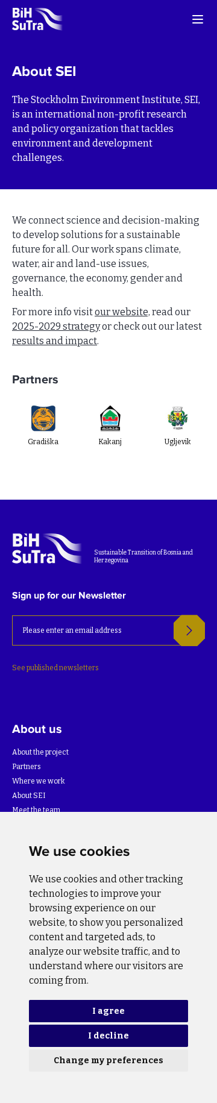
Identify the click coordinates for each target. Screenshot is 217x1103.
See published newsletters (55, 668)
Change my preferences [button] (108, 1060)
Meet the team (36, 810)
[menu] (197, 19)
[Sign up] (189, 630)
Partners (26, 766)
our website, (122, 312)
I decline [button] (108, 1036)
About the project (40, 752)
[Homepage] (38, 19)
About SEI (29, 795)
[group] (42, 438)
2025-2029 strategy (56, 326)
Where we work (38, 781)
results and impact (54, 341)
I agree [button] (108, 1011)
